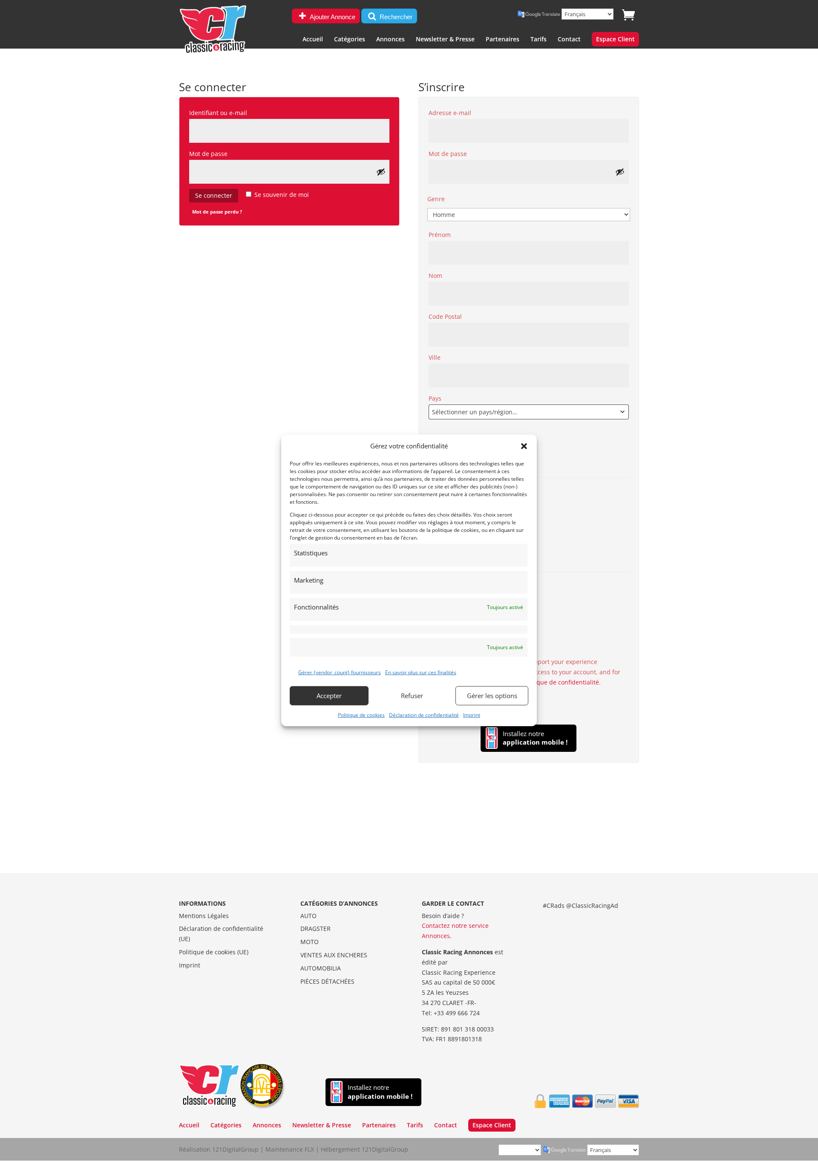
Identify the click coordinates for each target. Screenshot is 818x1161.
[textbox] (528, 412)
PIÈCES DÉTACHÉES (327, 981)
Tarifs (538, 39)
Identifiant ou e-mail (236, 112)
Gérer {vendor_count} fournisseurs (339, 672)
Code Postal (448, 316)
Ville (437, 357)
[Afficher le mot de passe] (381, 171)
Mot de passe (226, 153)
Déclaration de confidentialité (424, 714)
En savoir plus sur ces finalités (420, 672)
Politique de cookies (361, 714)
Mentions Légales (204, 916)
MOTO (309, 942)
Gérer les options (492, 695)
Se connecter (213, 195)
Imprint (471, 714)
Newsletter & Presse (445, 39)
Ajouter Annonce (331, 16)
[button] (524, 446)
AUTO (308, 916)
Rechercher (395, 16)
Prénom (442, 235)
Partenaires (502, 39)
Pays (437, 398)
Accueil (312, 39)
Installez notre (535, 738)
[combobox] (529, 411)
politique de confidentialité (560, 682)
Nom (438, 275)
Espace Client (615, 39)
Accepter (329, 695)
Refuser (412, 695)
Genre (436, 199)
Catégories (349, 39)
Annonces (390, 39)
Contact (569, 39)
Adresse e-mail (468, 112)
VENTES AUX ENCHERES (333, 955)
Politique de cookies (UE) (213, 952)
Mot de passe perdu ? (217, 211)
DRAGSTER (315, 928)
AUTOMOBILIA (320, 968)
